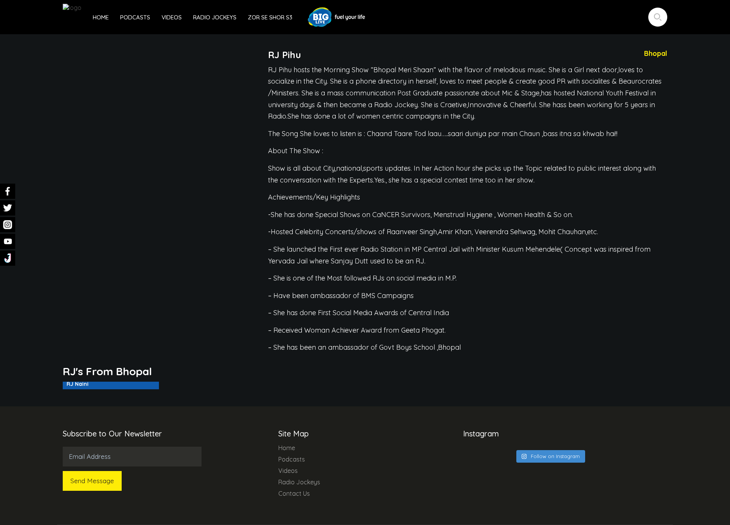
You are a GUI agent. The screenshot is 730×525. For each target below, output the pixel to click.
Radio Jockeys (214, 17)
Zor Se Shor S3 (270, 17)
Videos (172, 17)
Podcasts (135, 17)
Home (101, 17)
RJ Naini (78, 384)
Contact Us (294, 493)
